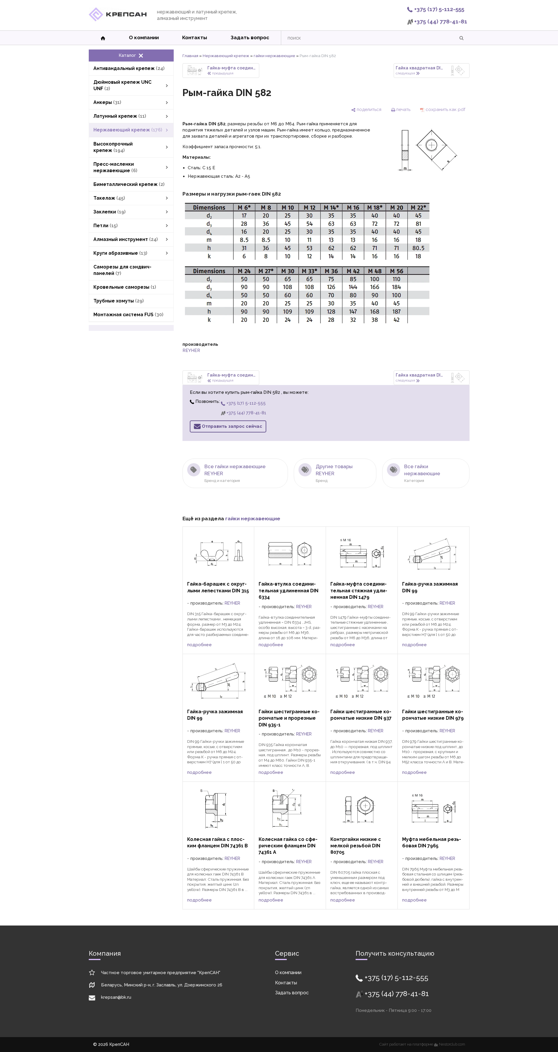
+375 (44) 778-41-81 (440, 21)
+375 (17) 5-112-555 (438, 9)
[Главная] (118, 20)
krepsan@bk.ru (116, 997)
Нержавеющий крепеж (226, 55)
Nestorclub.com (452, 1044)
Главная (190, 55)
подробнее (199, 644)
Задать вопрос (250, 37)
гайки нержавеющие (274, 55)
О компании (144, 37)
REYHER (191, 350)
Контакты (194, 37)
